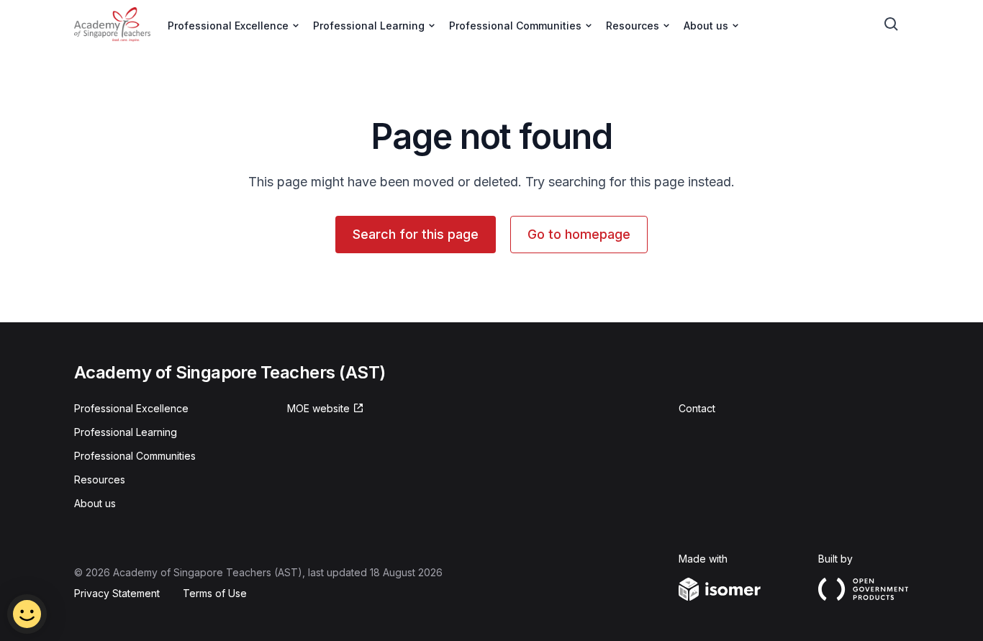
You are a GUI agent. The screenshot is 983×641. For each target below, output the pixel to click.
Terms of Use (215, 593)
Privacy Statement (117, 593)
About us (95, 503)
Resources (99, 479)
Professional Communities (135, 456)
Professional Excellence (131, 408)
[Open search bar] (891, 24)
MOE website (318, 408)
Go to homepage (578, 234)
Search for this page (416, 234)
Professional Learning (125, 432)
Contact (697, 408)
